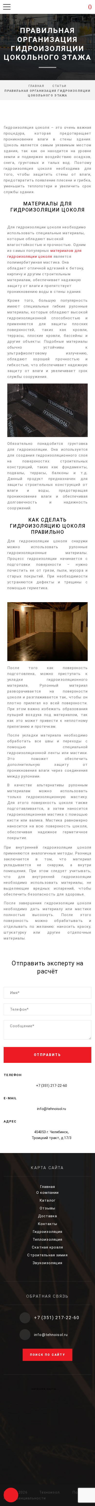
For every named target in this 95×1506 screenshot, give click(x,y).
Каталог (47, 1200)
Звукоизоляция (47, 1263)
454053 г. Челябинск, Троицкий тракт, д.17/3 (51, 1135)
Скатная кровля (47, 1247)
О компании (47, 1192)
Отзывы (47, 1208)
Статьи (59, 86)
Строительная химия (47, 1255)
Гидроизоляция (48, 1231)
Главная (36, 86)
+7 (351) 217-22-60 (51, 1085)
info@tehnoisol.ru (51, 1109)
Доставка (47, 1216)
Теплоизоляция (48, 1239)
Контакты (47, 1224)
